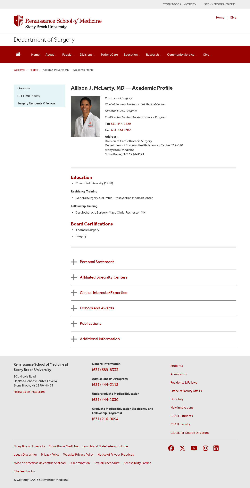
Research (152, 54)
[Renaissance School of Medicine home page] (85, 22)
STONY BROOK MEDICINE (219, 4)
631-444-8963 (121, 130)
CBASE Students (182, 416)
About (50, 54)
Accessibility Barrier (137, 463)
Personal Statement (97, 261)
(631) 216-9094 (105, 419)
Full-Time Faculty (28, 96)
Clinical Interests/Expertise (103, 292)
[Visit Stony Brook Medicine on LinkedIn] (216, 448)
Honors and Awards (97, 308)
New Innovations (182, 407)
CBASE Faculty (180, 424)
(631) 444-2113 (105, 384)
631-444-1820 (121, 124)
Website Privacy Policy (78, 454)
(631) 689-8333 (105, 369)
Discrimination (80, 463)
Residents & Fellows (184, 382)
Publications (90, 323)
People (67, 54)
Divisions (86, 54)
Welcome (19, 69)
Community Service (181, 54)
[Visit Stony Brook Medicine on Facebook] (171, 448)
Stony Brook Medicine (64, 446)
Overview (24, 88)
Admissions (179, 374)
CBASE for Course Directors (190, 433)
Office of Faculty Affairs (186, 391)
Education (131, 54)
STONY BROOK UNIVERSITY (179, 4)
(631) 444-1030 (105, 399)
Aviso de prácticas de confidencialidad (40, 463)
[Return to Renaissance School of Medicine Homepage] (18, 54)
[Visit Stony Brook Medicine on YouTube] (194, 448)
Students (177, 366)
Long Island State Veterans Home (105, 446)
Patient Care (109, 54)
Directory (177, 399)
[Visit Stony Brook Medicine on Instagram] (205, 448)
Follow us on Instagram (29, 392)
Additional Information (100, 339)
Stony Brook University (29, 446)
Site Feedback (23, 471)
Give (233, 17)
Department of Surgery (44, 39)
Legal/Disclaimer (25, 454)
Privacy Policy (50, 454)
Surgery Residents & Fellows (36, 103)
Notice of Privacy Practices (115, 454)
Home (220, 17)
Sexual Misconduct (107, 463)
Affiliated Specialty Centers (103, 277)
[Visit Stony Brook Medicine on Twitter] (182, 448)
